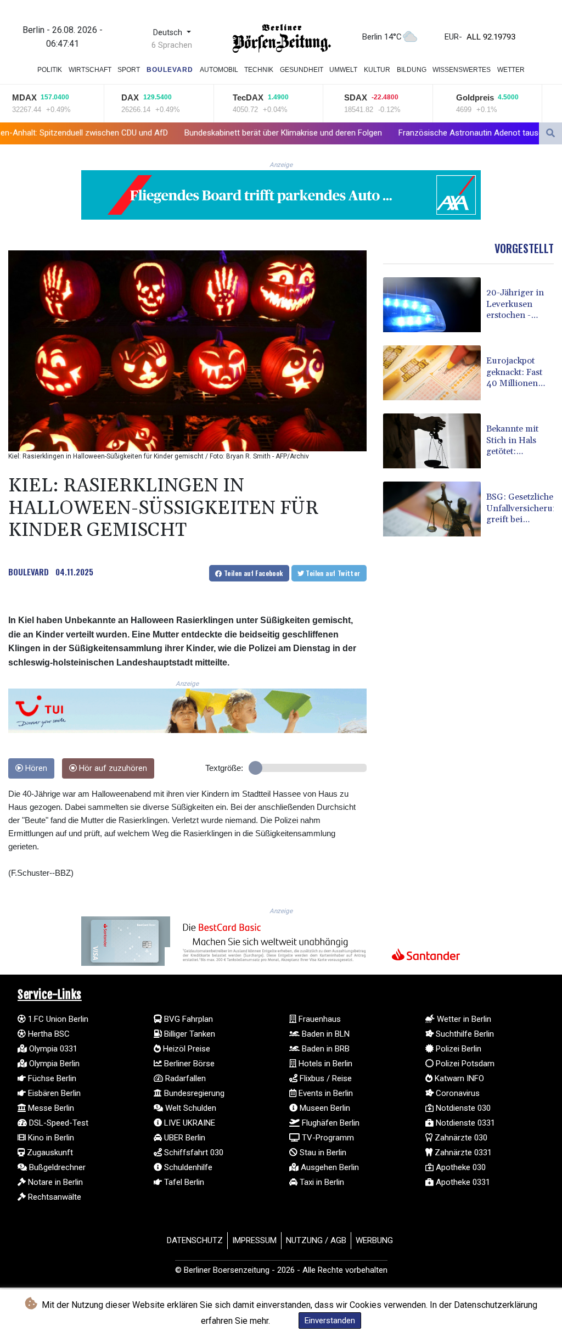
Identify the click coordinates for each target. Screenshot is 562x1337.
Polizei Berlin (457, 1049)
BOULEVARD (28, 572)
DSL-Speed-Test (57, 1123)
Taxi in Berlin (320, 1182)
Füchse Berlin (51, 1078)
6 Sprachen (171, 45)
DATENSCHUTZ (195, 1240)
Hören (35, 768)
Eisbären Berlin (53, 1093)
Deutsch (168, 32)
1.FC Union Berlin (57, 1019)
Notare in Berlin (54, 1182)
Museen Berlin (323, 1108)
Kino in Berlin (50, 1138)
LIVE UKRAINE (188, 1123)
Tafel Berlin (183, 1182)
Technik (258, 70)
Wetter (511, 70)
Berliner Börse (188, 1064)
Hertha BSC (48, 1034)
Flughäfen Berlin (329, 1123)
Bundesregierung (193, 1093)
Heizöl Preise (185, 1049)
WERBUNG (374, 1240)
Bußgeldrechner (56, 1167)
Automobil (219, 70)
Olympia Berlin (53, 1064)
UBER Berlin (183, 1138)
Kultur (377, 70)
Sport (128, 70)
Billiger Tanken (188, 1034)
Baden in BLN (325, 1034)
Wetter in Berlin (463, 1019)
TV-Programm (327, 1138)
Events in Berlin (324, 1093)
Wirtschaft (90, 70)
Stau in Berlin (321, 1152)
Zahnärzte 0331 (462, 1152)
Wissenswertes (461, 70)
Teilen (252, 573)
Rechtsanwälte (53, 1197)
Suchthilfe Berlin (464, 1034)
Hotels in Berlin (324, 1064)
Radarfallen (184, 1078)
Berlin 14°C (382, 37)
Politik (49, 70)
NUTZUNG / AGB (316, 1240)
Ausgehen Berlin (329, 1167)
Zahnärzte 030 (459, 1138)
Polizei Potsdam (464, 1064)
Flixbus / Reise (324, 1078)
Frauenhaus (318, 1019)
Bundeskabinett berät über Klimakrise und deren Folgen (200, 133)
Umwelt (343, 70)
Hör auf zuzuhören (112, 768)
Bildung (411, 70)
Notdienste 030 (462, 1108)
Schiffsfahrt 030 (192, 1152)
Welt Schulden (189, 1108)
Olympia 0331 (52, 1049)
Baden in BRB (325, 1049)
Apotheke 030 (460, 1167)
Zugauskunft (49, 1152)
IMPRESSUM (254, 1240)
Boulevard (170, 70)
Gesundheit (301, 70)
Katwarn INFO (458, 1078)
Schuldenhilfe (187, 1167)
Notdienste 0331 (464, 1123)
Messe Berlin (50, 1108)
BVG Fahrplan (187, 1019)
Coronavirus (457, 1093)
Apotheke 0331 (462, 1182)
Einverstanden (330, 1320)
